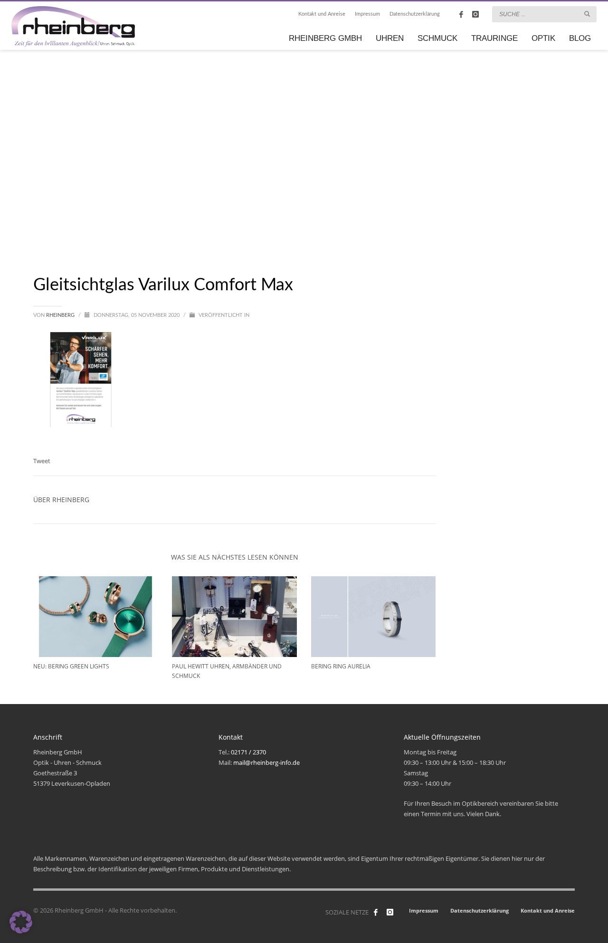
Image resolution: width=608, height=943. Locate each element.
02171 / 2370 (248, 752)
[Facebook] (376, 912)
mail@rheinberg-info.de (266, 762)
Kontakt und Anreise (321, 14)
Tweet (41, 461)
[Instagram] (475, 14)
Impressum (367, 14)
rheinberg (61, 315)
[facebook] (461, 14)
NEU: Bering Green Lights (71, 666)
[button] (21, 922)
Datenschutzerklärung (415, 14)
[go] (587, 13)
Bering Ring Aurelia (340, 666)
